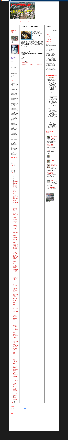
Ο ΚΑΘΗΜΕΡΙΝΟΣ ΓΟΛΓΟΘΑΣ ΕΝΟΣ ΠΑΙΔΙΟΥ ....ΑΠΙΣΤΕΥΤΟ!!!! (15, 245)
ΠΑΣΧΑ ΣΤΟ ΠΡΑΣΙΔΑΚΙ (14, 274)
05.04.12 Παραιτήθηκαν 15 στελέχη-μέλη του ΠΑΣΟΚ (15, 341)
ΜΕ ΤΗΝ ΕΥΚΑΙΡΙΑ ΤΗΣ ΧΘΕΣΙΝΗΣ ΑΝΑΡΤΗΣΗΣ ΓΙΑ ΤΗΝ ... (15, 362)
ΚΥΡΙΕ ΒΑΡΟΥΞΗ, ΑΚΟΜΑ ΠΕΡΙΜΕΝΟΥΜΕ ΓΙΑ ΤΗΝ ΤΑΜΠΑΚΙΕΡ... (15, 345)
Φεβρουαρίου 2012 (15, 397)
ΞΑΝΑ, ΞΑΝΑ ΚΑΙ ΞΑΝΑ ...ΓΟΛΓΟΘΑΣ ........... (15, 291)
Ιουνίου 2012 (14, 186)
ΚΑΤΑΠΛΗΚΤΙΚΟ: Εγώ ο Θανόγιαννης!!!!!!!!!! (15, 210)
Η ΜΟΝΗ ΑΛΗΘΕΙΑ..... (15, 205)
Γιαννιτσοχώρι (21, 4)
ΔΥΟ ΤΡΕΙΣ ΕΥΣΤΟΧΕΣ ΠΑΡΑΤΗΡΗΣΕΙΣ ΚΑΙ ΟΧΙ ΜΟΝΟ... (15, 256)
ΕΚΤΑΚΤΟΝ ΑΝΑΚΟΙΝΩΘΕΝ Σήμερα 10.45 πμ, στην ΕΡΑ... (15, 214)
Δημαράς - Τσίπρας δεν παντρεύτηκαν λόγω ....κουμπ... (15, 225)
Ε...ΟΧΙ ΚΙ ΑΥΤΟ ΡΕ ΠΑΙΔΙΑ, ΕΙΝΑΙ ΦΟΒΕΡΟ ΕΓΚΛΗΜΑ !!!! (15, 387)
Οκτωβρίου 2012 (15, 179)
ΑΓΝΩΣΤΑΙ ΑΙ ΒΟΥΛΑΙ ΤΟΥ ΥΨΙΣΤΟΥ (15, 261)
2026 (13, 158)
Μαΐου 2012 (14, 187)
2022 (13, 163)
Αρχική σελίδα (31, 64)
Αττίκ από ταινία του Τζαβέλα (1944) (15, 375)
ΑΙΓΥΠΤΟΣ (48, 36)
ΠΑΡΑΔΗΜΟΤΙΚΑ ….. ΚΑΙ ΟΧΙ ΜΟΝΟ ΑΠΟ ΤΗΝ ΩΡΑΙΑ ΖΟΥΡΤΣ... (15, 337)
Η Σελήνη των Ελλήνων (14, 373)
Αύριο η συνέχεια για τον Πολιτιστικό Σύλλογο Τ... (15, 202)
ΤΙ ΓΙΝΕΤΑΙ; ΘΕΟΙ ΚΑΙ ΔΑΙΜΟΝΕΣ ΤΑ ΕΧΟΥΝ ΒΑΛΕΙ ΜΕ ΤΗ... (15, 319)
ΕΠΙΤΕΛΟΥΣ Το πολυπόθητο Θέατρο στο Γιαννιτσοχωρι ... (15, 390)
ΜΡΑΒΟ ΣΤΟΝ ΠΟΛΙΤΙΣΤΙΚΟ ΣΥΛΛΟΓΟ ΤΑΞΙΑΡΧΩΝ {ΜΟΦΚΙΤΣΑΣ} (15, 218)
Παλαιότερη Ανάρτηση (40, 64)
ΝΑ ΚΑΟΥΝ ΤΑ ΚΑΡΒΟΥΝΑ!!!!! (15, 321)
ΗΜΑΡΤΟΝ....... (15, 258)
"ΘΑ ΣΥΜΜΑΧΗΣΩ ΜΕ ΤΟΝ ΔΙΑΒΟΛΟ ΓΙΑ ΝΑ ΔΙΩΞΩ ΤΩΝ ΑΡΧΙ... (15, 192)
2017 (13, 169)
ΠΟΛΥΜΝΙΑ (48, 35)
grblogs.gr (48, 132)
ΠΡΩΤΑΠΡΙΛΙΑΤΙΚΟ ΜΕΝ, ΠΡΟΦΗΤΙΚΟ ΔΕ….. (15, 370)
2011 (13, 401)
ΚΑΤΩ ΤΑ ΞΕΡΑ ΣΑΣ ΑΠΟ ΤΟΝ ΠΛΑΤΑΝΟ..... (15, 315)
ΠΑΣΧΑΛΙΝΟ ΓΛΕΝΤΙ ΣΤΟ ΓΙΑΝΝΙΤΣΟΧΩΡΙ (15, 277)
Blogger (35, 428)
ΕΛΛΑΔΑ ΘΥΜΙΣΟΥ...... (15, 385)
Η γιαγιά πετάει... (15, 331)
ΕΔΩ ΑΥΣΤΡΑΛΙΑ (49, 38)
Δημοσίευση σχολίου (25, 62)
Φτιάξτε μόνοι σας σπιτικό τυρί (15, 393)
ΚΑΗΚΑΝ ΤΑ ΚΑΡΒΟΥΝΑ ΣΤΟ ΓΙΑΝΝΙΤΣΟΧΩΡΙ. (15, 270)
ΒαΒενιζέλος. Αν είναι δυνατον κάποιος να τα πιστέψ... (15, 221)
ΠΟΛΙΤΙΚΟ (24, 58)
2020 (13, 165)
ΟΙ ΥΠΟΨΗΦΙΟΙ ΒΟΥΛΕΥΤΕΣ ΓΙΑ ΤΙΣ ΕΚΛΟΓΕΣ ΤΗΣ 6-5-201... (15, 229)
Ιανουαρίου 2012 (15, 399)
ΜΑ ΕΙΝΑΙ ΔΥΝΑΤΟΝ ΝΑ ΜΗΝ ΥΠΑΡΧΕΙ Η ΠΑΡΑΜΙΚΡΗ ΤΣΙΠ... (15, 325)
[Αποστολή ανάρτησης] (23, 57)
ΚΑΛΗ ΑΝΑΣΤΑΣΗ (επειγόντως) (15, 279)
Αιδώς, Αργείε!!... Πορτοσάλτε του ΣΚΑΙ (15, 329)
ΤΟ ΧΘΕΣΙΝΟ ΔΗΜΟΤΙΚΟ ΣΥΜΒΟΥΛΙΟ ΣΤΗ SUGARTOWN (15, 297)
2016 (13, 170)
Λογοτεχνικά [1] (49, 39)
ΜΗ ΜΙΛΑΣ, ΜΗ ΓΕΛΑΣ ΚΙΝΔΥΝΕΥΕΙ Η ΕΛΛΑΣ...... (15, 288)
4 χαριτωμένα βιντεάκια (14, 383)
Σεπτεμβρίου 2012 (15, 181)
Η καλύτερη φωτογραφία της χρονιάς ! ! (15, 356)
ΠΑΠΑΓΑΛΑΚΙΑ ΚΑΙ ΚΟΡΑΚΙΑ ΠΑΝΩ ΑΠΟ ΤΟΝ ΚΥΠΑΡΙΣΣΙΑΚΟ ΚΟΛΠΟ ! (54, 165)
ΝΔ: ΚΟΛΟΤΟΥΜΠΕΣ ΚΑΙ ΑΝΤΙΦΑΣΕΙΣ (15, 232)
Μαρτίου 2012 (15, 395)
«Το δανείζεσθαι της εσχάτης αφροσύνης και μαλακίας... (15, 353)
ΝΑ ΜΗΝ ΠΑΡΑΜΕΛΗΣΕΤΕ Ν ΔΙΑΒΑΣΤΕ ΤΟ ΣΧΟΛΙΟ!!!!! (15, 333)
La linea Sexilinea (15, 316)
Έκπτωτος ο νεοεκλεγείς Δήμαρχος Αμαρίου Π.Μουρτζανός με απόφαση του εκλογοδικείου (51, 145)
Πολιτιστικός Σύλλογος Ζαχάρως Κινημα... (14, 359)
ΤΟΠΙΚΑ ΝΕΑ (52, 180)
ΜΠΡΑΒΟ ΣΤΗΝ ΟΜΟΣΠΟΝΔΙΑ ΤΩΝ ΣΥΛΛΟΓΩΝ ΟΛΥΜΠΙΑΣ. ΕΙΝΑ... (15, 378)
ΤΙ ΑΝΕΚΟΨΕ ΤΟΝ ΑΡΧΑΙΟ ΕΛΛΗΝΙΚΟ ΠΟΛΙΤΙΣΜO (50, 173)
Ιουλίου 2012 (14, 185)
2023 (13, 162)
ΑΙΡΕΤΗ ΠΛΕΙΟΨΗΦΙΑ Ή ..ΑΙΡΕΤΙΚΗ (15, 285)
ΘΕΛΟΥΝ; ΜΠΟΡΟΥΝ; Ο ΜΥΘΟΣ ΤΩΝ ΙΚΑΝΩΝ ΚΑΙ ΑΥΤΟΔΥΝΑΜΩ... (15, 349)
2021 (13, 164)
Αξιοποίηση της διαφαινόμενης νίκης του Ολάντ (15, 240)
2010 (13, 402)
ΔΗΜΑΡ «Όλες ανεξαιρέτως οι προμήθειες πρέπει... (15, 248)
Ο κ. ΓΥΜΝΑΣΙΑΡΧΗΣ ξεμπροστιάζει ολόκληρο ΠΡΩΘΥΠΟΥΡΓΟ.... (52, 187)
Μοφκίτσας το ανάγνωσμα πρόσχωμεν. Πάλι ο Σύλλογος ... (15, 196)
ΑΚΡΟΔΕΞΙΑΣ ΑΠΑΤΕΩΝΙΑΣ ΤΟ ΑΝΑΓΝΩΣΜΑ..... (15, 208)
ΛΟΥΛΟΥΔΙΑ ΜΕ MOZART (15, 271)
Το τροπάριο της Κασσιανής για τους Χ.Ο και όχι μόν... (15, 308)
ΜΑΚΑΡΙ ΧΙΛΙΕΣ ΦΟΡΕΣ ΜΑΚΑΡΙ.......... (15, 252)
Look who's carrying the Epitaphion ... (15, 237)
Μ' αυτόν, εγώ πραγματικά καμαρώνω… (50, 150)
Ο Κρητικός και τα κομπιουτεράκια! (15, 254)
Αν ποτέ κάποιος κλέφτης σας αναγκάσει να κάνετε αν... (15, 304)
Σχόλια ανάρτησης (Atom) (28, 65)
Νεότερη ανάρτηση (23, 64)
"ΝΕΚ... (15, 281)
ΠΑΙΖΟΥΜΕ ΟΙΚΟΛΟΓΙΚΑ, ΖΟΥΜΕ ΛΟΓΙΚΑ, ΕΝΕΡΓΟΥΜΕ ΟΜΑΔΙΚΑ (15, 366)
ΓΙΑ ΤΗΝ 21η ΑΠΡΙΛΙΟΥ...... (15, 242)
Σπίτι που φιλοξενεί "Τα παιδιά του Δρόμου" (15, 235)
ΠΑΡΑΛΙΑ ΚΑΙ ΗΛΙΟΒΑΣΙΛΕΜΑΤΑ (51, 37)
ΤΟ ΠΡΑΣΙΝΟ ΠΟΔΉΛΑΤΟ (52, 160)
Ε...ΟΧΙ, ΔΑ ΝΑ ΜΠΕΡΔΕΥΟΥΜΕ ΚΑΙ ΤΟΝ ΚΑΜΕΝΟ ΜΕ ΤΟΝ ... (15, 301)
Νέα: (46, 132)
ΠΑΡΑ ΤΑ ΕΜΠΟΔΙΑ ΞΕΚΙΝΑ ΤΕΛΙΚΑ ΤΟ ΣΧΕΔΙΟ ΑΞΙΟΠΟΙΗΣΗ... (15, 199)
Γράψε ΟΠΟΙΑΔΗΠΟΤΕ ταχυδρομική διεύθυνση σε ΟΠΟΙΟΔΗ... (15, 266)
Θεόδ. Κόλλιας (14, 30)
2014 (13, 172)
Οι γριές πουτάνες (15, 263)
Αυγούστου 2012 (15, 183)
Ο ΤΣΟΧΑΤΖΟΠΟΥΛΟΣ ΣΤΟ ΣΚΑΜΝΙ (15, 295)
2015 (13, 171)
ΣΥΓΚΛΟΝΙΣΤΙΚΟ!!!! (15, 335)
